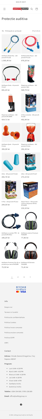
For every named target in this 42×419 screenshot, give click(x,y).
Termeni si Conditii (11, 312)
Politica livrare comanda (13, 327)
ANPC (6, 343)
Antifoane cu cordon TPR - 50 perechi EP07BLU (10, 234)
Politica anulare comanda (13, 333)
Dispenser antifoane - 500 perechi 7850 (29, 86)
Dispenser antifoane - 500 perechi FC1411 (29, 145)
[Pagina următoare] (30, 277)
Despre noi (8, 307)
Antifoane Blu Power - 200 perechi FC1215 (29, 56)
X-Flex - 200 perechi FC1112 (10, 201)
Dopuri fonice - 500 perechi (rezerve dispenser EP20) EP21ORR (29, 203)
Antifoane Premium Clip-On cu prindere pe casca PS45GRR (11, 263)
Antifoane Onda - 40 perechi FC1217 (10, 86)
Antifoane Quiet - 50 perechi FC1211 (10, 145)
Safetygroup (17, 415)
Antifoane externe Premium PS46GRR (29, 234)
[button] (31, 9)
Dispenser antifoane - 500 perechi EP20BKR (9, 115)
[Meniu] (4, 9)
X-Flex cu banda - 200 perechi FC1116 (30, 115)
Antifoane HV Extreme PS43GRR (28, 263)
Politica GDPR (9, 338)
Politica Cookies (10, 322)
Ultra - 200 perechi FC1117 (29, 174)
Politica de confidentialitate (14, 317)
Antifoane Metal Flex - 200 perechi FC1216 (10, 56)
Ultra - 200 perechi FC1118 (10, 174)
